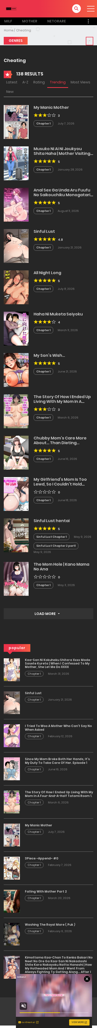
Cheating (23, 30)
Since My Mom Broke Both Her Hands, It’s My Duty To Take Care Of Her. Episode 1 (57, 761)
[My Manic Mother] (16, 121)
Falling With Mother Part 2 (46, 891)
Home (8, 30)
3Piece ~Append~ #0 (41, 858)
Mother (29, 21)
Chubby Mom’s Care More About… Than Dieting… (60, 440)
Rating (39, 82)
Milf (8, 21)
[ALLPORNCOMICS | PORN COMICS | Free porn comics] (11, 8)
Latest (11, 82)
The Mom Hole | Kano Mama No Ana (61, 566)
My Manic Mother (51, 107)
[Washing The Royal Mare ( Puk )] (12, 933)
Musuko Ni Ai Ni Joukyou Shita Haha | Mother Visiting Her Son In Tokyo (62, 153)
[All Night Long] (16, 286)
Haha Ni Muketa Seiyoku (58, 314)
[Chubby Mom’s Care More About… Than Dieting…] (16, 452)
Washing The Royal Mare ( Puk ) (50, 924)
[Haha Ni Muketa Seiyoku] (16, 328)
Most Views (80, 82)
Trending (58, 82)
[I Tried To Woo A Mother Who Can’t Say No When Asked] (12, 735)
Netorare (56, 21)
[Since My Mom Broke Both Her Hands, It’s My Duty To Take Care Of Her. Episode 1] (12, 768)
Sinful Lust (44, 231)
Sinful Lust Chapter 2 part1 (56, 546)
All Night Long (47, 273)
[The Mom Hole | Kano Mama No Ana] (16, 578)
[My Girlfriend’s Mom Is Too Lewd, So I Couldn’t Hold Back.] (16, 493)
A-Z (25, 82)
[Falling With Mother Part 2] (12, 900)
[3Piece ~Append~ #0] (12, 867)
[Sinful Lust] (16, 245)
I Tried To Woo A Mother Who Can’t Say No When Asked (58, 727)
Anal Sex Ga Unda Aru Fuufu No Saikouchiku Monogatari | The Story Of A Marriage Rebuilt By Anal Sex (63, 197)
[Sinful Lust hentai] (16, 534)
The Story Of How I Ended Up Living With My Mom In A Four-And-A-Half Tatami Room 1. (62, 404)
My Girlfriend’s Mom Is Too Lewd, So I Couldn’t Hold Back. (60, 484)
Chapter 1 (43, 123)
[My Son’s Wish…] (16, 369)
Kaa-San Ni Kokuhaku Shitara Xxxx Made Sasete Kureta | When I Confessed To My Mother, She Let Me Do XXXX (57, 663)
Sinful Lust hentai (52, 521)
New (10, 91)
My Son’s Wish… (49, 355)
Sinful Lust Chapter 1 (51, 537)
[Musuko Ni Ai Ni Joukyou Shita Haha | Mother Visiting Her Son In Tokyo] (16, 162)
